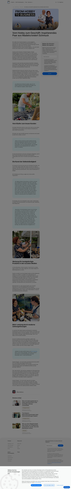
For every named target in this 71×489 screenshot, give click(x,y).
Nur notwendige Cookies (49, 485)
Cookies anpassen (60, 485)
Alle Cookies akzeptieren (36, 485)
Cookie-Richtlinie (38, 482)
